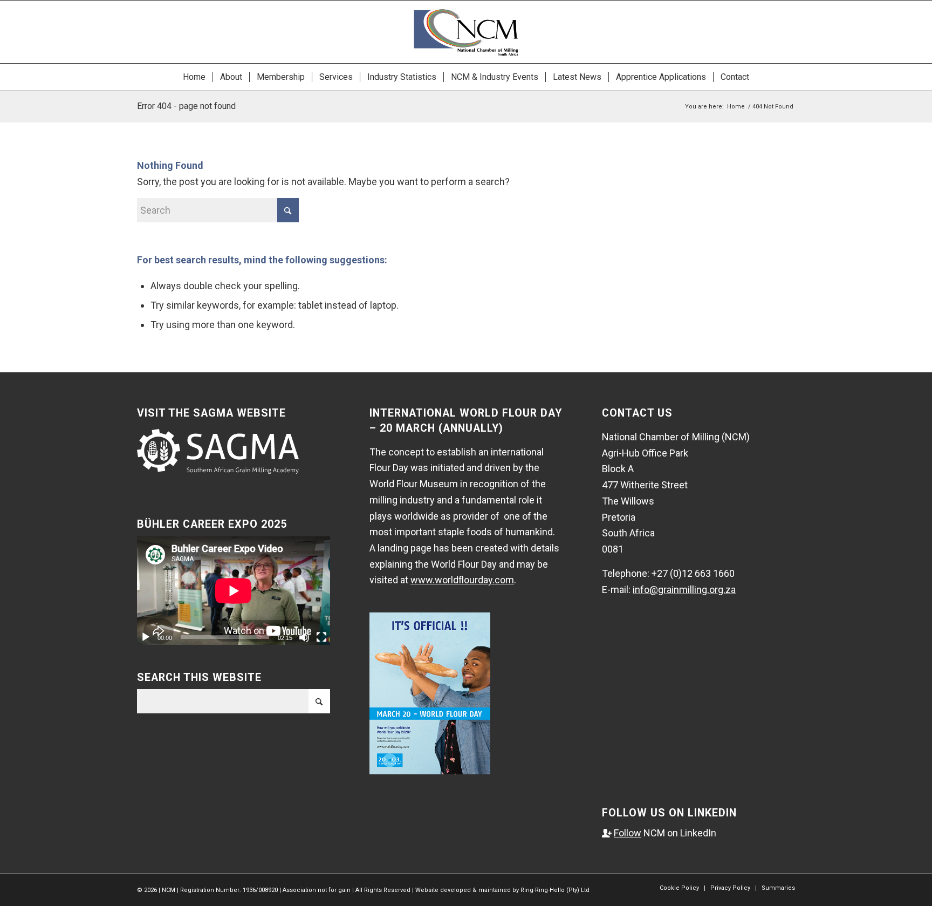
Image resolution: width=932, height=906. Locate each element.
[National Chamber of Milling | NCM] (466, 32)
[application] (233, 590)
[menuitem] (194, 77)
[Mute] (304, 637)
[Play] (145, 637)
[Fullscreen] (321, 637)
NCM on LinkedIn (659, 833)
